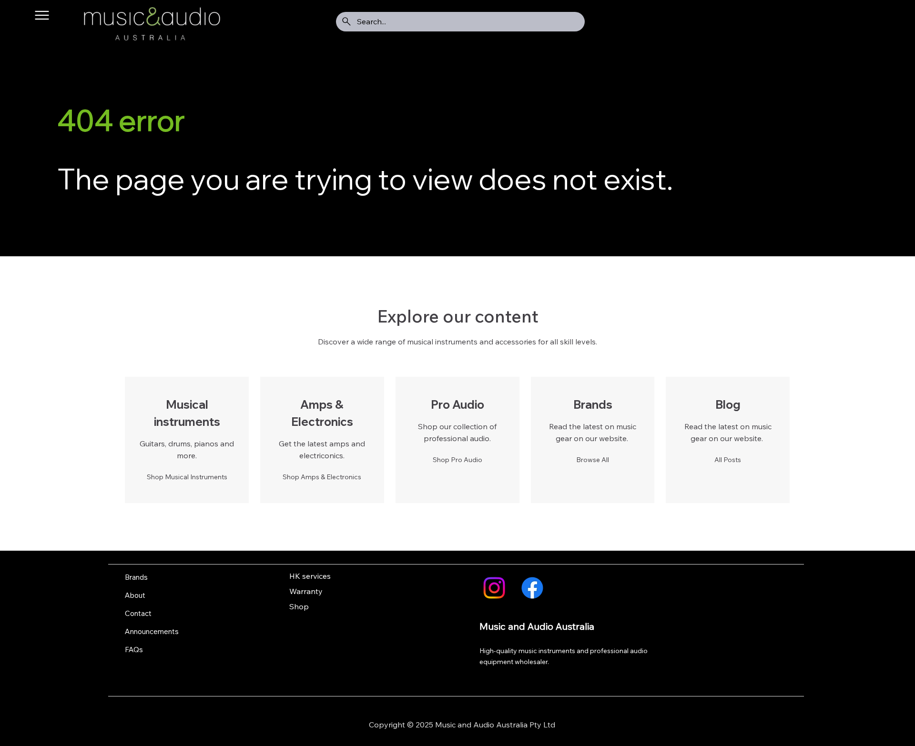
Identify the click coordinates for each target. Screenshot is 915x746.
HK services (310, 576)
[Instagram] (494, 588)
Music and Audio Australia (536, 626)
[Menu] (42, 15)
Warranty (306, 591)
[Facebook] (532, 588)
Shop (299, 606)
